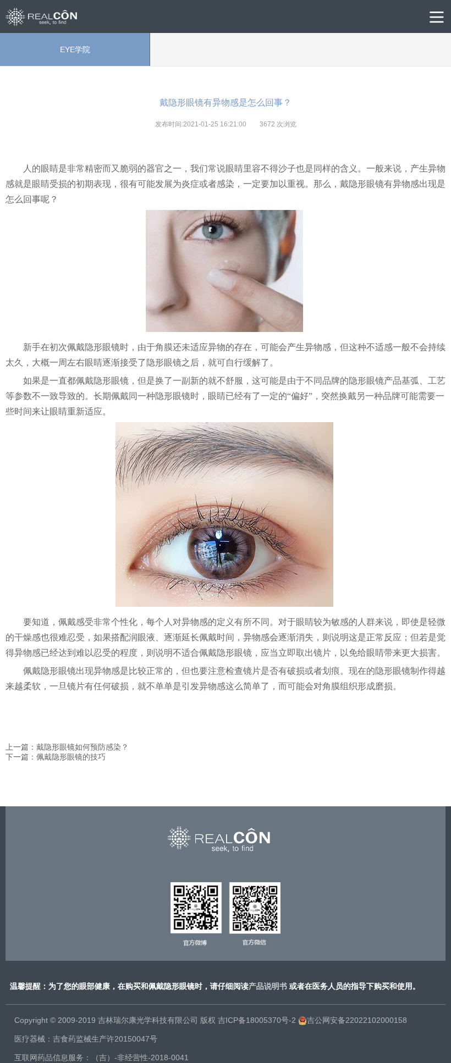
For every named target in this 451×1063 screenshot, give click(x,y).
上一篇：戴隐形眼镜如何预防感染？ (67, 747)
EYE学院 (75, 49)
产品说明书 (268, 986)
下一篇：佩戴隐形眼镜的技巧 (56, 756)
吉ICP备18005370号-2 (257, 1020)
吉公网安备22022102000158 (357, 1020)
